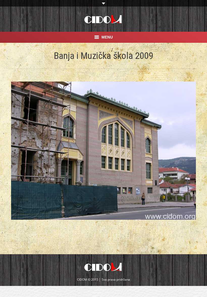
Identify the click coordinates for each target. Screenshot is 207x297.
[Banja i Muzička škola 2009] (103, 151)
